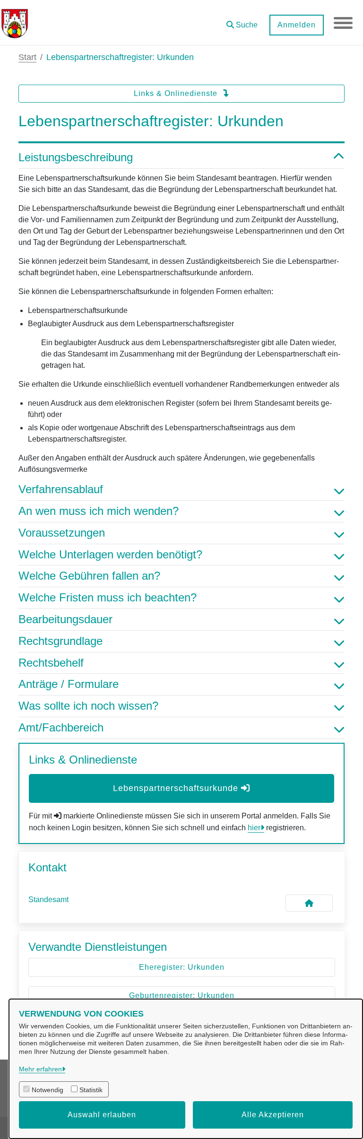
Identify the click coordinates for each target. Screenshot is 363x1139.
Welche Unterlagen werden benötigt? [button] (110, 554)
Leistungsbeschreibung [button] (75, 157)
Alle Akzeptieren (273, 1115)
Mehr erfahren (40, 1069)
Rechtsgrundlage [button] (60, 641)
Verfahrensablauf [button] (60, 489)
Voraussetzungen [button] (61, 532)
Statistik (91, 1090)
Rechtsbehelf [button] (51, 662)
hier (254, 828)
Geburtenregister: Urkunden (181, 995)
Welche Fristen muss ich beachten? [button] (107, 597)
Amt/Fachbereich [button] (61, 727)
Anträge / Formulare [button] (68, 684)
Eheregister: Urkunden (182, 967)
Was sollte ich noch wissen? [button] (88, 705)
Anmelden (296, 25)
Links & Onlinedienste (177, 93)
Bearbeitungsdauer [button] (65, 619)
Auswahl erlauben (102, 1115)
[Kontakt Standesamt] (309, 903)
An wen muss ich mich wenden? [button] (98, 510)
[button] (242, 21)
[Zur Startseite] (14, 22)
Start (27, 57)
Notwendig (47, 1090)
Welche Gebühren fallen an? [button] (89, 575)
